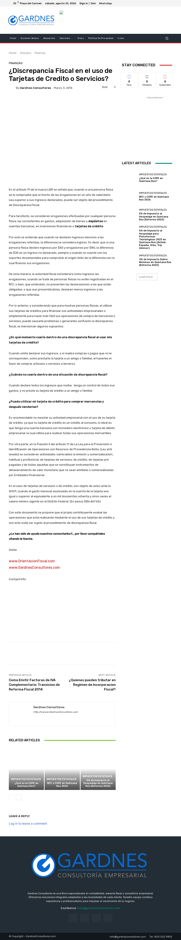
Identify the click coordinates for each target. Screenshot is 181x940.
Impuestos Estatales (26, 779)
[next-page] (18, 797)
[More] (68, 100)
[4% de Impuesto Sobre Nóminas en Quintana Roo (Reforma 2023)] (129, 260)
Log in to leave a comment (28, 823)
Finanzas (40, 53)
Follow (147, 75)
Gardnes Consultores (35, 87)
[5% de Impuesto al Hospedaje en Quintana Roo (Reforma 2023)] (98, 768)
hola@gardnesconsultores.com (98, 908)
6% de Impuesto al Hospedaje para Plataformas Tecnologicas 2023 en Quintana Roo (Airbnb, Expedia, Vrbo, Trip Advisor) (152, 239)
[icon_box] (108, 4)
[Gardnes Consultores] (12, 88)
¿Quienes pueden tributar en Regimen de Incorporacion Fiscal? (92, 684)
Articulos (25, 53)
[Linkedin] (42, 718)
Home (13, 53)
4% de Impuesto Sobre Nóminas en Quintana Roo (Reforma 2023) (155, 262)
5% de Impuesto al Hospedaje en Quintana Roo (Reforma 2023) (98, 783)
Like (129, 75)
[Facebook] (158, 3)
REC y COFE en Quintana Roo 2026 (62, 784)
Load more (146, 277)
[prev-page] (11, 797)
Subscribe (165, 75)
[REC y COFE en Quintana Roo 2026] (62, 768)
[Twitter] (163, 3)
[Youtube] (168, 3)
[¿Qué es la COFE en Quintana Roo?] (26, 768)
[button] (167, 38)
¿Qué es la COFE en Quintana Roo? (26, 784)
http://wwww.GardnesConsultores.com (55, 712)
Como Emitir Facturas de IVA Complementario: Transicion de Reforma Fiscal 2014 (34, 684)
